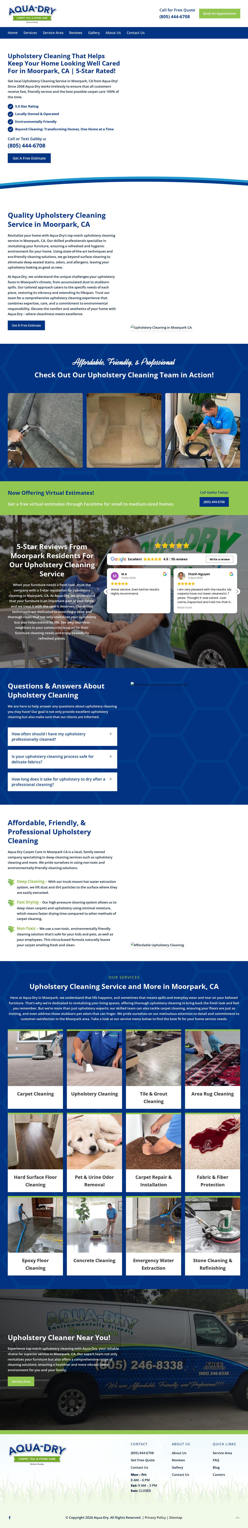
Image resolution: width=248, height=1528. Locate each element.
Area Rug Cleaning (212, 1093)
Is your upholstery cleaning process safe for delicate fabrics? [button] (53, 759)
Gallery (94, 32)
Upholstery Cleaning (94, 1093)
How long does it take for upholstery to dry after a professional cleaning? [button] (58, 781)
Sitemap (175, 1517)
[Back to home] (33, 13)
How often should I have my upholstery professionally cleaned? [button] (48, 736)
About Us (179, 1453)
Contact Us (136, 32)
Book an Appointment (219, 13)
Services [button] (30, 32)
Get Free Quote (143, 1460)
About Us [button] (113, 32)
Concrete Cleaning (94, 1260)
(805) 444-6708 (26, 145)
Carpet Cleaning (35, 1093)
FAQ (216, 1460)
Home (13, 32)
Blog (216, 1467)
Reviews (75, 32)
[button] (45, 430)
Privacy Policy (155, 1517)
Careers (219, 1474)
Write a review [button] (220, 559)
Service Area (53, 32)
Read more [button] (118, 607)
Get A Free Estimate (29, 158)
